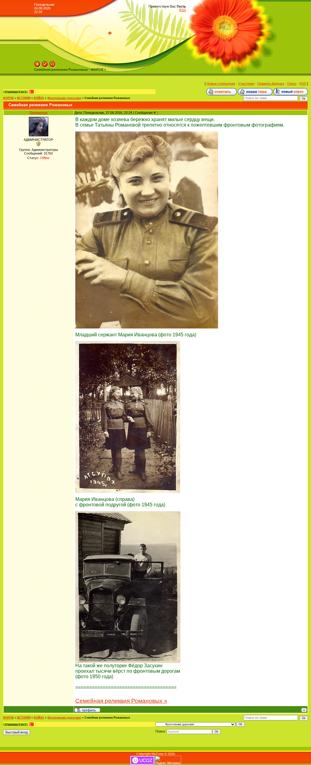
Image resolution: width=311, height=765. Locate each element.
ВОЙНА (39, 98)
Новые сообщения (221, 83)
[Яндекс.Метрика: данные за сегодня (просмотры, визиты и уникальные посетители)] (168, 760)
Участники (246, 83)
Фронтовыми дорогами (64, 98)
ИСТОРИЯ (23, 98)
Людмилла (38, 112)
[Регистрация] (45, 63)
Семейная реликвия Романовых (107, 98)
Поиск (291, 83)
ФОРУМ (8, 98)
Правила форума (270, 83)
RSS (182, 10)
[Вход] (52, 63)
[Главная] (37, 63)
